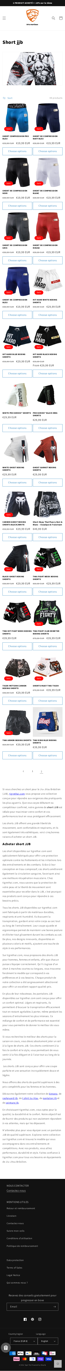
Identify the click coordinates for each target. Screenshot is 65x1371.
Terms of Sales (14, 1267)
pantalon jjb (50, 1098)
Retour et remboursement (21, 1208)
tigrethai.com (17, 793)
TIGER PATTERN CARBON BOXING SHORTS (14, 687)
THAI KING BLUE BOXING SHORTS (45, 741)
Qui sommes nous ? (17, 1282)
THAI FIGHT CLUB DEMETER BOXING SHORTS (46, 632)
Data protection (15, 1260)
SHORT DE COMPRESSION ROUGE (45, 246)
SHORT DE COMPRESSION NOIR (14, 192)
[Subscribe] (54, 1307)
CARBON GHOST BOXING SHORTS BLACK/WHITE (14, 523)
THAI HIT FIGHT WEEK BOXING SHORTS (17, 632)
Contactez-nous (16, 1190)
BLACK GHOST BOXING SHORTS (13, 577)
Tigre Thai (28, 1365)
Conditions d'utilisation (19, 1238)
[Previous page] (23, 771)
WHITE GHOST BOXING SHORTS (13, 468)
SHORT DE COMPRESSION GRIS (14, 246)
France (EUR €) (21, 1341)
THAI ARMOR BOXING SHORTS (16, 740)
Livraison (11, 1215)
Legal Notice (13, 1275)
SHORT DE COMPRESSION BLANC (45, 192)
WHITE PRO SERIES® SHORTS (16, 413)
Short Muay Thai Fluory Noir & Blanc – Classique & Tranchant (47, 523)
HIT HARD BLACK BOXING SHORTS (45, 355)
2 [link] (41, 771)
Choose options (17, 151)
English (44, 1341)
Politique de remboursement (22, 1245)
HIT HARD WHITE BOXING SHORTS (45, 301)
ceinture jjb (12, 1102)
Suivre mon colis (15, 1230)
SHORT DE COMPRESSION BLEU (14, 301)
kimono (53, 1093)
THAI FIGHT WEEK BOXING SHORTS (45, 577)
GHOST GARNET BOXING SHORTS (44, 468)
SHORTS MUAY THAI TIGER (46, 685)
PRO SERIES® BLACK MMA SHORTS (45, 414)
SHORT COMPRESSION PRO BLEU (15, 137)
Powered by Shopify (39, 1365)
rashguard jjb (10, 1098)
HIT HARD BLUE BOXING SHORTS (14, 355)
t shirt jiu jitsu (30, 1098)
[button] (4, 18)
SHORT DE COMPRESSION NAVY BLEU (45, 137)
